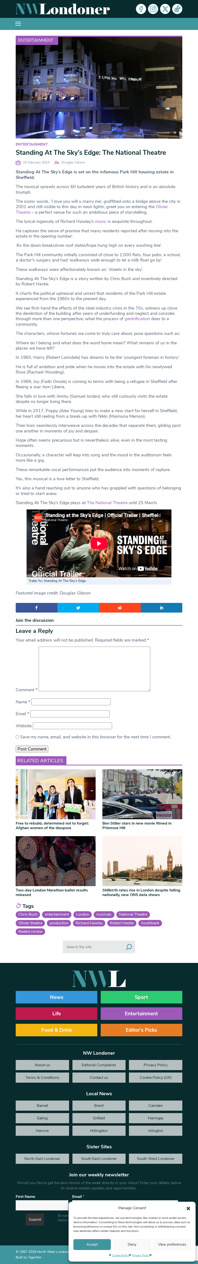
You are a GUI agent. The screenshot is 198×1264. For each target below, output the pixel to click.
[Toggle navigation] (18, 24)
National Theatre (133, 914)
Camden (155, 1105)
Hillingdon (99, 1130)
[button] (188, 1208)
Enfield (99, 1118)
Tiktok (177, 9)
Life (56, 1013)
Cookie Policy (120, 1255)
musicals (104, 914)
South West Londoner (156, 1158)
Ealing (42, 1118)
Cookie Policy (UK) (156, 1077)
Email (22, 713)
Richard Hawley (89, 923)
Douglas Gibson (73, 162)
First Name (25, 1197)
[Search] (129, 947)
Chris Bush (27, 914)
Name (23, 702)
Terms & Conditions (42, 1077)
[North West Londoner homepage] (63, 9)
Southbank (150, 923)
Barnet (42, 1105)
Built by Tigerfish (28, 1257)
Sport (141, 997)
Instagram (153, 9)
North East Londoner (42, 1158)
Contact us (99, 1077)
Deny (132, 1244)
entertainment (57, 914)
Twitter (165, 9)
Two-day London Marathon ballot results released (52, 892)
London (82, 914)
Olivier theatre (30, 923)
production (59, 923)
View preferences (172, 1244)
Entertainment (35, 40)
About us (42, 1065)
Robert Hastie (122, 923)
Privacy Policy (141, 1255)
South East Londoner (99, 1158)
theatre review (30, 931)
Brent (99, 1105)
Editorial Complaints (99, 1065)
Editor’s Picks (141, 1030)
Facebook (141, 9)
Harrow (42, 1130)
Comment (26, 689)
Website (24, 725)
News (56, 997)
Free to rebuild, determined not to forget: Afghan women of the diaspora (52, 826)
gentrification (137, 319)
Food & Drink (56, 1030)
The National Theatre (107, 503)
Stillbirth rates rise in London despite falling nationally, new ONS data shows (141, 892)
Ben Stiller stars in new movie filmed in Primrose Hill (136, 826)
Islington (155, 1130)
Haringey (155, 1118)
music (100, 221)
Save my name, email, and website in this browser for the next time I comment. (95, 737)
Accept (92, 1244)
